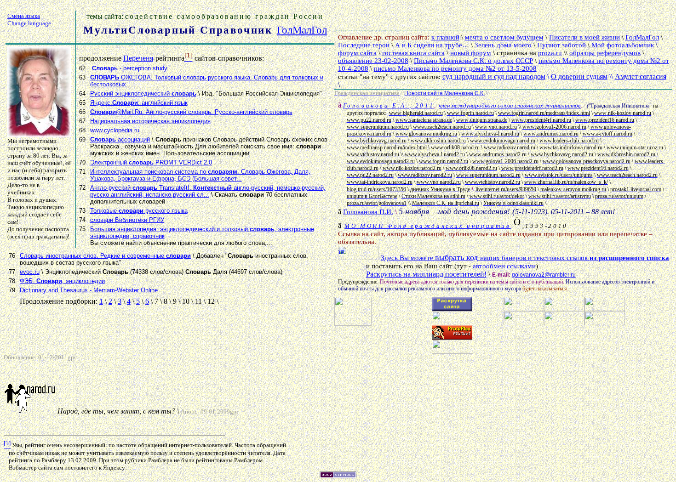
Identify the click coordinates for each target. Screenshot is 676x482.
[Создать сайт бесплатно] (338, 476)
